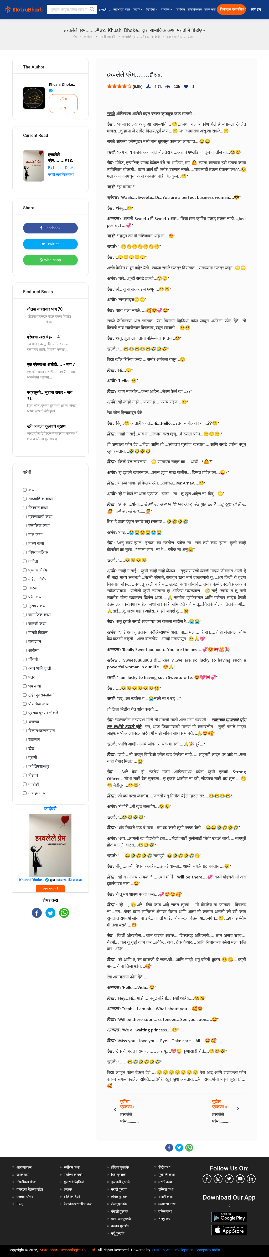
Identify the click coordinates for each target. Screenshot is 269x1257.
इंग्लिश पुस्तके (120, 1167)
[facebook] (207, 1178)
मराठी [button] (103, 9)
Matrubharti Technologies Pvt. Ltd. (69, 1250)
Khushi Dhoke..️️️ (62, 84)
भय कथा (34, 686)
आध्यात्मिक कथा (40, 498)
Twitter (52, 244)
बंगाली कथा (165, 1197)
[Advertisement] (50, 960)
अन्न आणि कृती (39, 668)
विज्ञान (33, 775)
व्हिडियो (151, 9)
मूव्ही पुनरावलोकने (41, 695)
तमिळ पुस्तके (119, 1197)
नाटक (32, 587)
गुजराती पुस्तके (120, 1182)
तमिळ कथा (165, 1211)
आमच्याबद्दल (24, 1167)
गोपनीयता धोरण (27, 1182)
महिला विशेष (37, 579)
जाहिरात (180, 9)
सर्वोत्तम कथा (72, 1167)
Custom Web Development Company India (186, 1250)
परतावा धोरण (25, 1197)
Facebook (52, 228)
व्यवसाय (34, 739)
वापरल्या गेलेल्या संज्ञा (30, 1189)
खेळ (31, 748)
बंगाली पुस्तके (119, 1211)
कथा (31, 489)
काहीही (33, 784)
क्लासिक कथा (39, 525)
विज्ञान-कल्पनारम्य (41, 730)
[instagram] (218, 1178)
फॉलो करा (63, 103)
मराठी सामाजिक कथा (61, 174)
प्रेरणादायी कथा (40, 516)
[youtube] (240, 1178)
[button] (92, 9)
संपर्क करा (210, 9)
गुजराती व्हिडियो (74, 1182)
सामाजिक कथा (39, 614)
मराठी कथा (165, 1182)
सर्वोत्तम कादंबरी (73, 1175)
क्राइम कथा (37, 793)
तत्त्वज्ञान (34, 641)
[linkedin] (251, 1178)
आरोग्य (33, 650)
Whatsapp (52, 260)
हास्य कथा (36, 543)
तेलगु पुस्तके (119, 1204)
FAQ (20, 1204)
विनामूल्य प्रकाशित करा (233, 9)
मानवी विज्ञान (38, 632)
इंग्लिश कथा (165, 1189)
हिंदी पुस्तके (118, 1175)
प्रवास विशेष (37, 570)
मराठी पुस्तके (119, 1189)
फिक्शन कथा (38, 507)
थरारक (33, 721)
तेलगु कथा (164, 1219)
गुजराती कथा (166, 1175)
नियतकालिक (38, 552)
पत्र (31, 677)
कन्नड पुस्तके (119, 1226)
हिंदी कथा (164, 1167)
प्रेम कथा (35, 596)
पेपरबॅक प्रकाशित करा (78, 1204)
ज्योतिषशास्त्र (38, 766)
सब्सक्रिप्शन (195, 9)
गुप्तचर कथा (37, 605)
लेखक (68, 1189)
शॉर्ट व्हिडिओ (72, 1197)
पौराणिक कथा (38, 703)
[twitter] (229, 1178)
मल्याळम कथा (166, 1204)
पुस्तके (137, 9)
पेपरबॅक (165, 9)
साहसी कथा (37, 623)
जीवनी (33, 659)
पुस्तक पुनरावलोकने (43, 712)
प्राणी (32, 757)
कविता (33, 561)
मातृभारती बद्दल (121, 9)
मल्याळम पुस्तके (121, 1219)
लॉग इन (256, 9)
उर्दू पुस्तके (117, 1233)
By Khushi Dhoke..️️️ (62, 168)
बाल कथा (35, 534)
